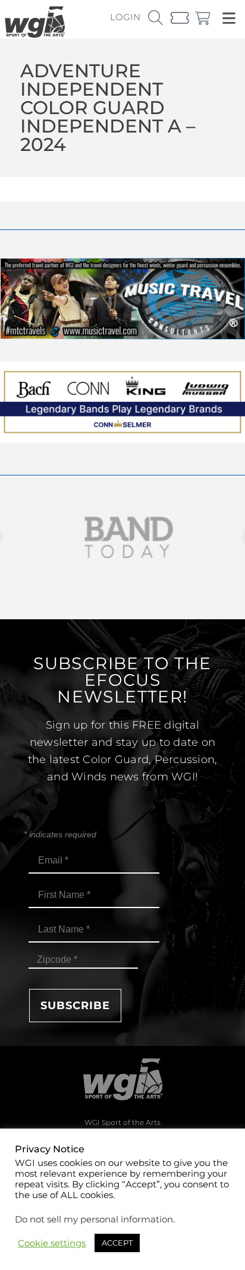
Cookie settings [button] (52, 1243)
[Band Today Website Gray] (122, 537)
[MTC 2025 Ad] (122, 336)
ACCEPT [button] (117, 1242)
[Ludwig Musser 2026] (122, 439)
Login (125, 17)
